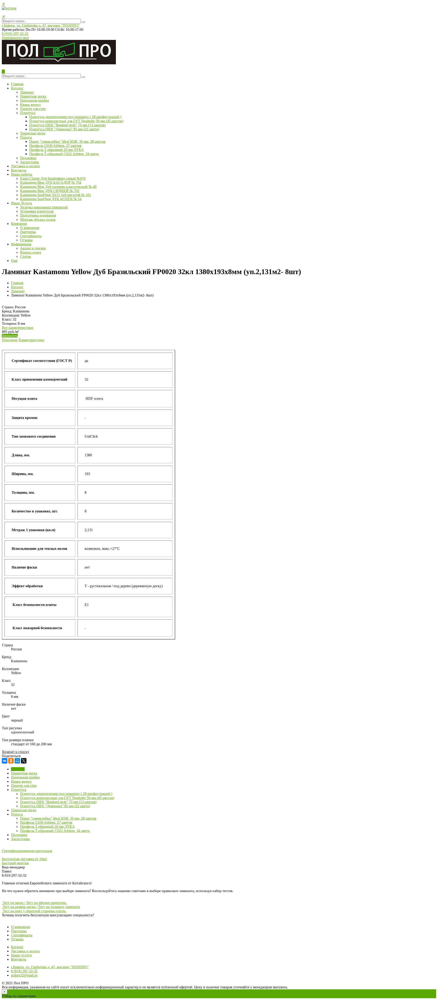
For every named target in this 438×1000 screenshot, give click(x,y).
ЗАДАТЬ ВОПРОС (17, 919)
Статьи (25, 256)
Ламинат (27, 92)
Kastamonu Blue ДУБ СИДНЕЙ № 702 (49, 191)
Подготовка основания (38, 215)
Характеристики (31, 340)
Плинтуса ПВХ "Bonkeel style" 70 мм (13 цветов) (67, 125)
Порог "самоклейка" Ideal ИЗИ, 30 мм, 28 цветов (67, 141)
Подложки (28, 158)
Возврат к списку (15, 752)
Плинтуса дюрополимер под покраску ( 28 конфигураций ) (75, 117)
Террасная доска (32, 133)
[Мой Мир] (17, 761)
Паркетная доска (33, 96)
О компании (29, 228)
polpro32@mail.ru (24, 975)
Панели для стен (33, 109)
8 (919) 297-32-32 (15, 34)
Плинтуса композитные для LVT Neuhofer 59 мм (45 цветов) (76, 121)
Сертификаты (31, 236)
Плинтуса (27, 113)
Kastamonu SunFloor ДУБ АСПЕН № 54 (50, 199)
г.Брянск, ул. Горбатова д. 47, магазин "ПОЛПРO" (41, 25)
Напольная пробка (34, 100)
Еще (14, 260)
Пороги (26, 137)
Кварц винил (30, 104)
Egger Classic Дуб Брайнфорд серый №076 (53, 178)
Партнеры (28, 232)
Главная (17, 84)
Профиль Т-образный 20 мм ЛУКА (56, 150)
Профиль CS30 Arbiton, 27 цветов (55, 146)
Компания (19, 224)
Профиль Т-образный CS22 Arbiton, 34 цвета (64, 154)
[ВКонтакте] (4, 761)
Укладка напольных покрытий (44, 207)
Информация (21, 244)
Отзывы (26, 240)
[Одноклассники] (11, 761)
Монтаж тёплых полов (37, 219)
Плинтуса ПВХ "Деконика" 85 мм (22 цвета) (64, 129)
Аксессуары (29, 162)
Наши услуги (21, 955)
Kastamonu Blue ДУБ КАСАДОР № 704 (50, 182)
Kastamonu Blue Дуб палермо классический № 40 (58, 187)
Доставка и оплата (25, 166)
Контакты (18, 170)
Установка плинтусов (37, 211)
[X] (23, 761)
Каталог (17, 88)
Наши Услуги (21, 203)
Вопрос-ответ (30, 252)
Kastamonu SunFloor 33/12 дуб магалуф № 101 (55, 195)
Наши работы (21, 174)
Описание (10, 340)
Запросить (10, 336)
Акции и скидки (33, 248)
